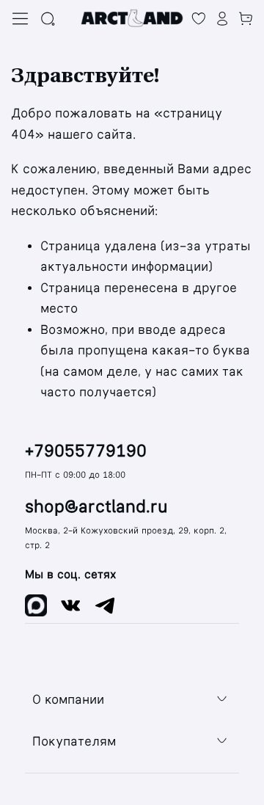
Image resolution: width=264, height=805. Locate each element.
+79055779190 (86, 451)
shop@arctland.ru (96, 507)
